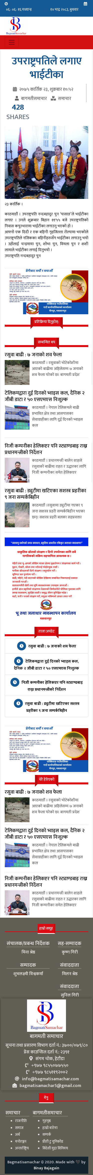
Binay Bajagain (46, 1168)
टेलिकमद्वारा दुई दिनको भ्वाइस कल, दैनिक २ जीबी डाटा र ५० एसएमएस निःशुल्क (46, 665)
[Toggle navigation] (12, 42)
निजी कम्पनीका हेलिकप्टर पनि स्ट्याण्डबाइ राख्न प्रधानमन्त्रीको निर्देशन (52, 686)
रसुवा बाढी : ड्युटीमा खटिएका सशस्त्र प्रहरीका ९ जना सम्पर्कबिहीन (51, 707)
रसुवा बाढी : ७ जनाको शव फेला (51, 646)
